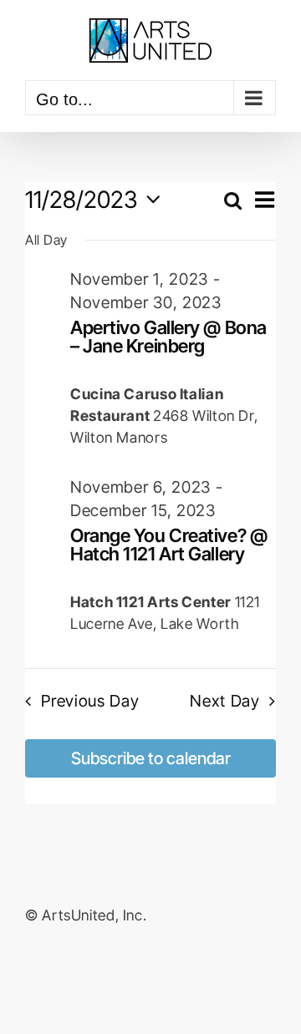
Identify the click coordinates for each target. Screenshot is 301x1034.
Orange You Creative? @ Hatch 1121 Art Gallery (168, 544)
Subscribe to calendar (151, 758)
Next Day (225, 701)
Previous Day (90, 701)
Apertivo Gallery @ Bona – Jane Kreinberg (168, 336)
